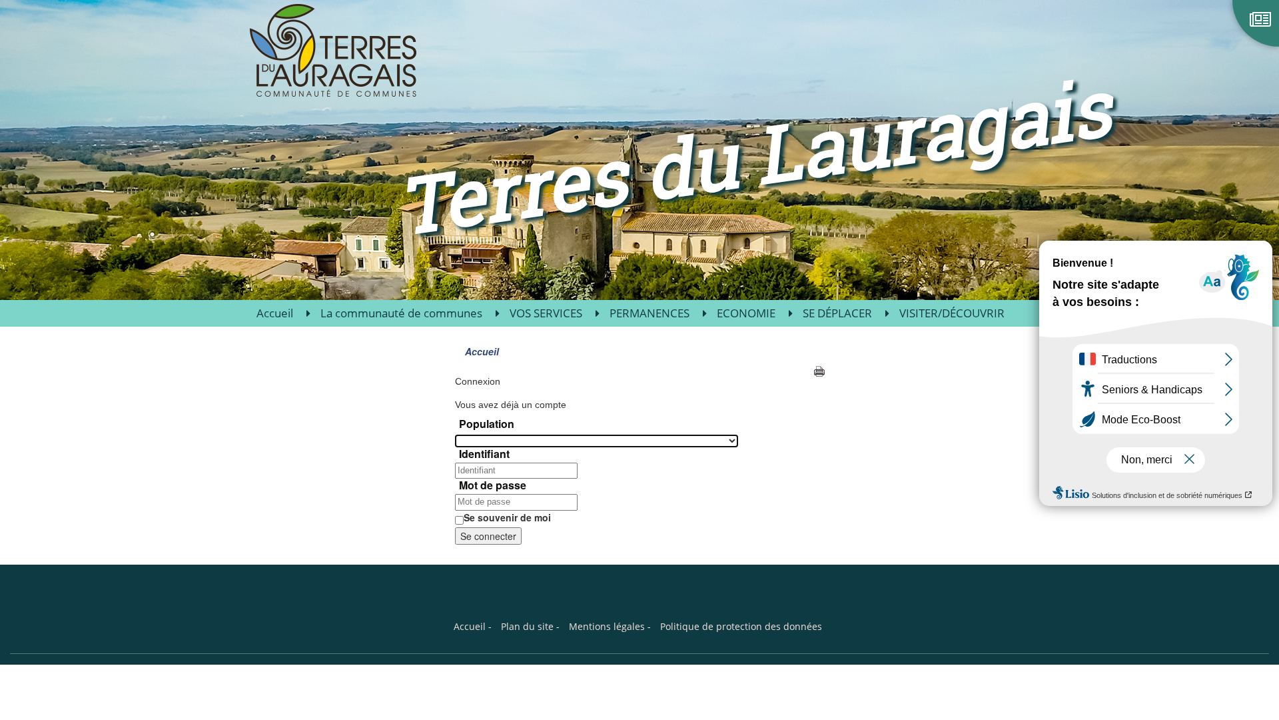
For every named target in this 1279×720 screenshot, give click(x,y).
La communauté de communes (401, 313)
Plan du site (527, 626)
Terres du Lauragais (754, 155)
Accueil (274, 313)
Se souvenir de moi (507, 517)
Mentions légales (607, 626)
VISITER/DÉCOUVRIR (952, 313)
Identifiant (484, 454)
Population (486, 424)
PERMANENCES (649, 313)
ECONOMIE (746, 313)
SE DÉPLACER (837, 313)
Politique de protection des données (741, 626)
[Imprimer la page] (819, 370)
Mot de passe (492, 485)
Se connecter (488, 536)
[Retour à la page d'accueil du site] (315, 50)
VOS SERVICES (546, 313)
